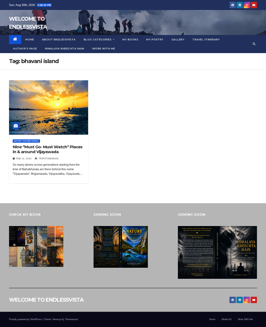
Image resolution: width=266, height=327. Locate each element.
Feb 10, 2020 (24, 158)
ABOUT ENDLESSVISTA (59, 39)
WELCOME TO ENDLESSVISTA (46, 300)
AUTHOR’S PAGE (25, 48)
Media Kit (227, 319)
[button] (254, 43)
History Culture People (26, 141)
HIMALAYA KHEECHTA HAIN (64, 48)
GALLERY (178, 39)
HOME (29, 39)
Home (212, 319)
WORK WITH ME (103, 48)
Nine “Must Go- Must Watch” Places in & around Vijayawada (47, 149)
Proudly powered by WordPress (26, 319)
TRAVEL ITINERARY (206, 39)
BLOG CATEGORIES (98, 39)
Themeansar (71, 319)
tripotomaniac (48, 158)
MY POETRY (154, 39)
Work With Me (245, 319)
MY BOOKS (130, 39)
